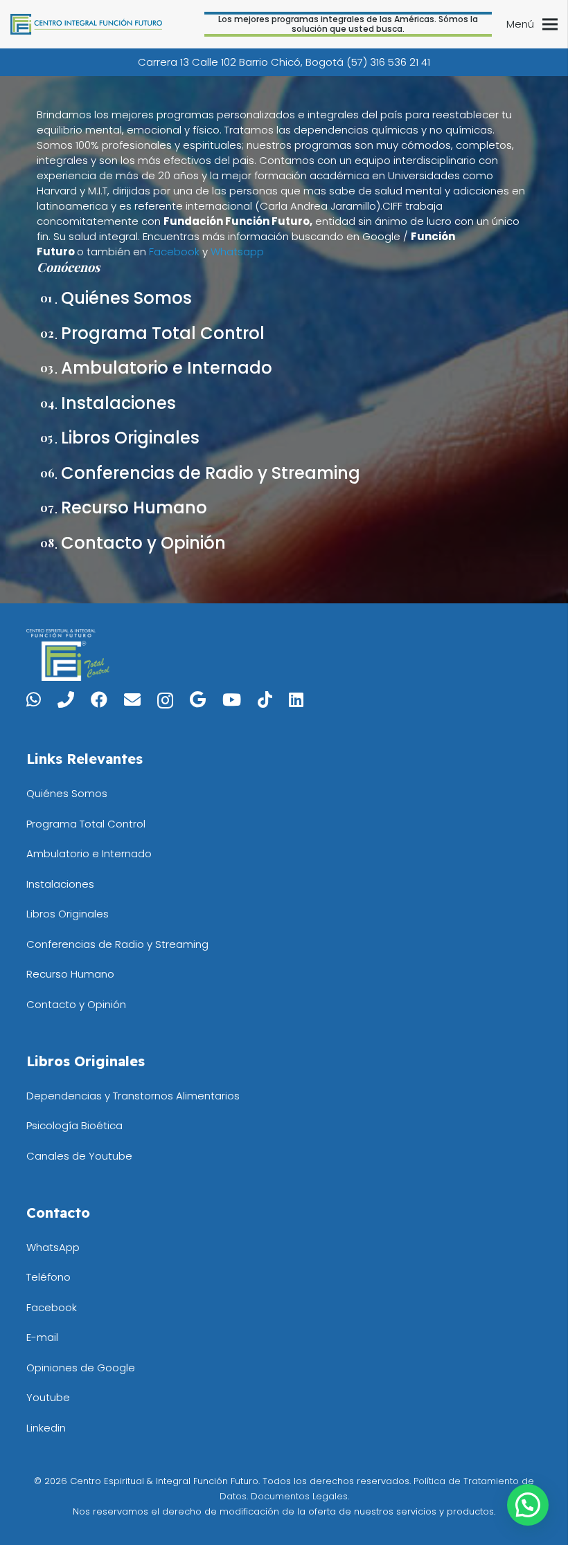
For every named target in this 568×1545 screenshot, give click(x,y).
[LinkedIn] (296, 699)
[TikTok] (265, 699)
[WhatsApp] (33, 699)
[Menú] (550, 24)
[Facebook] (99, 699)
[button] (528, 1505)
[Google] (198, 699)
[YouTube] (231, 699)
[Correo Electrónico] (132, 699)
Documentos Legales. (300, 1496)
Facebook (174, 251)
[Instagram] (165, 700)
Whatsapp (237, 251)
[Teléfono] (65, 699)
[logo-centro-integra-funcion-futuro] (86, 24)
